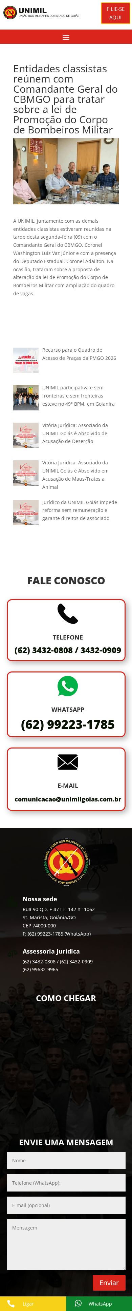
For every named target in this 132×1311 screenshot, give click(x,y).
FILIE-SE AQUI (116, 13)
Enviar (109, 1282)
